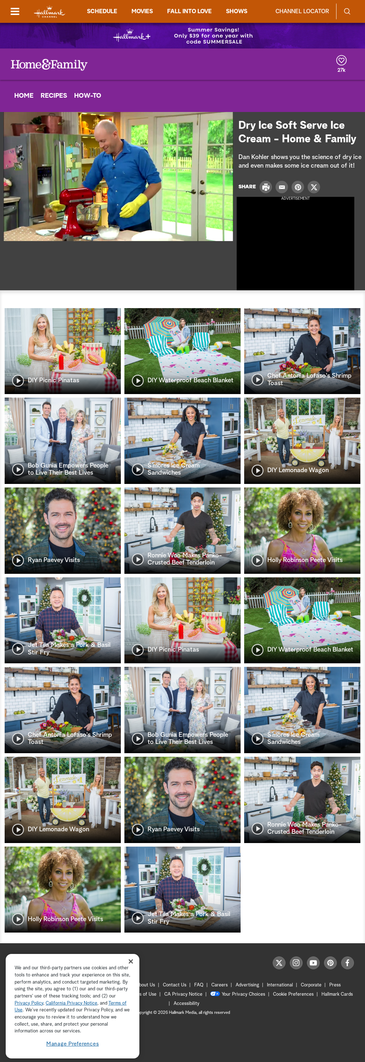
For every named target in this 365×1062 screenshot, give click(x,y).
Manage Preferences (72, 1044)
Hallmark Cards (337, 994)
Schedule (102, 11)
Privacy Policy (29, 1003)
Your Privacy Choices (243, 994)
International (280, 985)
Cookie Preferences (293, 994)
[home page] (50, 11)
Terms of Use (142, 994)
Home (24, 96)
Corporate (311, 985)
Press (335, 985)
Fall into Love (189, 11)
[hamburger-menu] (15, 11)
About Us (145, 985)
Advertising (247, 985)
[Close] (131, 961)
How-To (87, 96)
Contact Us (174, 985)
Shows (236, 11)
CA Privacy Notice (183, 994)
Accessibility (186, 1003)
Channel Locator (302, 11)
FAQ (199, 985)
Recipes (54, 96)
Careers (219, 985)
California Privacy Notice (71, 1003)
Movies (142, 11)
